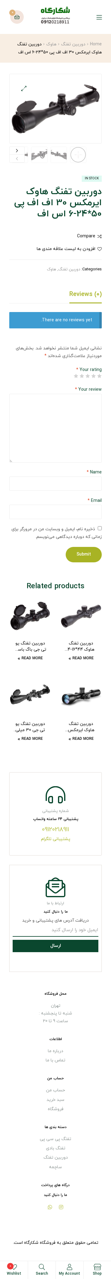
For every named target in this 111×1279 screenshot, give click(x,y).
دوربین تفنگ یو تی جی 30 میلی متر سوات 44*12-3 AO (30, 727)
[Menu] (94, 17)
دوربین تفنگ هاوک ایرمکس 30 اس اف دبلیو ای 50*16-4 (81, 727)
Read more (83, 658)
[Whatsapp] (49, 1207)
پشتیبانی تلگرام (55, 839)
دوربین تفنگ (73, 44)
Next (17, 151)
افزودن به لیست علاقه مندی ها (66, 249)
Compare (86, 236)
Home (96, 44)
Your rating (89, 370)
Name (94, 472)
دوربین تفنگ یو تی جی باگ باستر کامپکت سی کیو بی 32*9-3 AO (30, 646)
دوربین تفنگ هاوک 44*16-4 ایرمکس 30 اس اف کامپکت (81, 646)
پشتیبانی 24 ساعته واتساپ (55, 819)
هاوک (51, 44)
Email (95, 501)
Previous (17, 158)
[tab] (55, 296)
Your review (88, 390)
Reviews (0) (85, 294)
